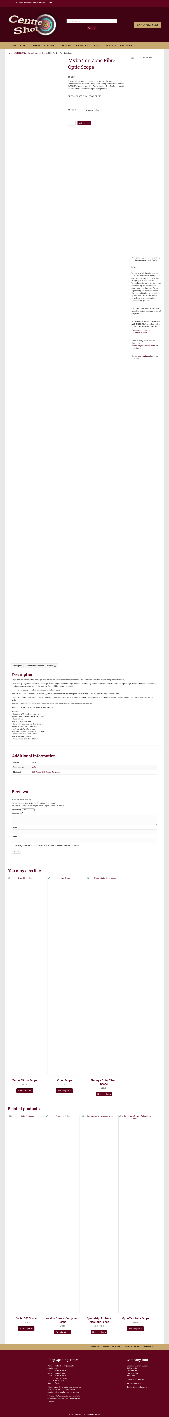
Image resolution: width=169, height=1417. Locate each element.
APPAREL (66, 45)
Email (15, 836)
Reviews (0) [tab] (51, 666)
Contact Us (148, 1346)
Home (10, 53)
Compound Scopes (40, 53)
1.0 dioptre (56, 772)
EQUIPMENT (51, 45)
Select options (24, 1090)
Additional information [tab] (34, 666)
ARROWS (35, 45)
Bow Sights (28, 53)
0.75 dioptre (46, 772)
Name (15, 827)
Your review (17, 813)
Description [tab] (17, 666)
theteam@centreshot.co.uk (41, 2)
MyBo (34, 767)
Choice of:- (72, 110)
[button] (147, 25)
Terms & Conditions (112, 1346)
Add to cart (84, 123)
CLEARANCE (109, 45)
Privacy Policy (132, 1346)
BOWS (23, 45)
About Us (95, 1346)
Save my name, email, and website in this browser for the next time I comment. (47, 846)
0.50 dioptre (36, 772)
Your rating (17, 810)
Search (91, 28)
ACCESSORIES (82, 45)
